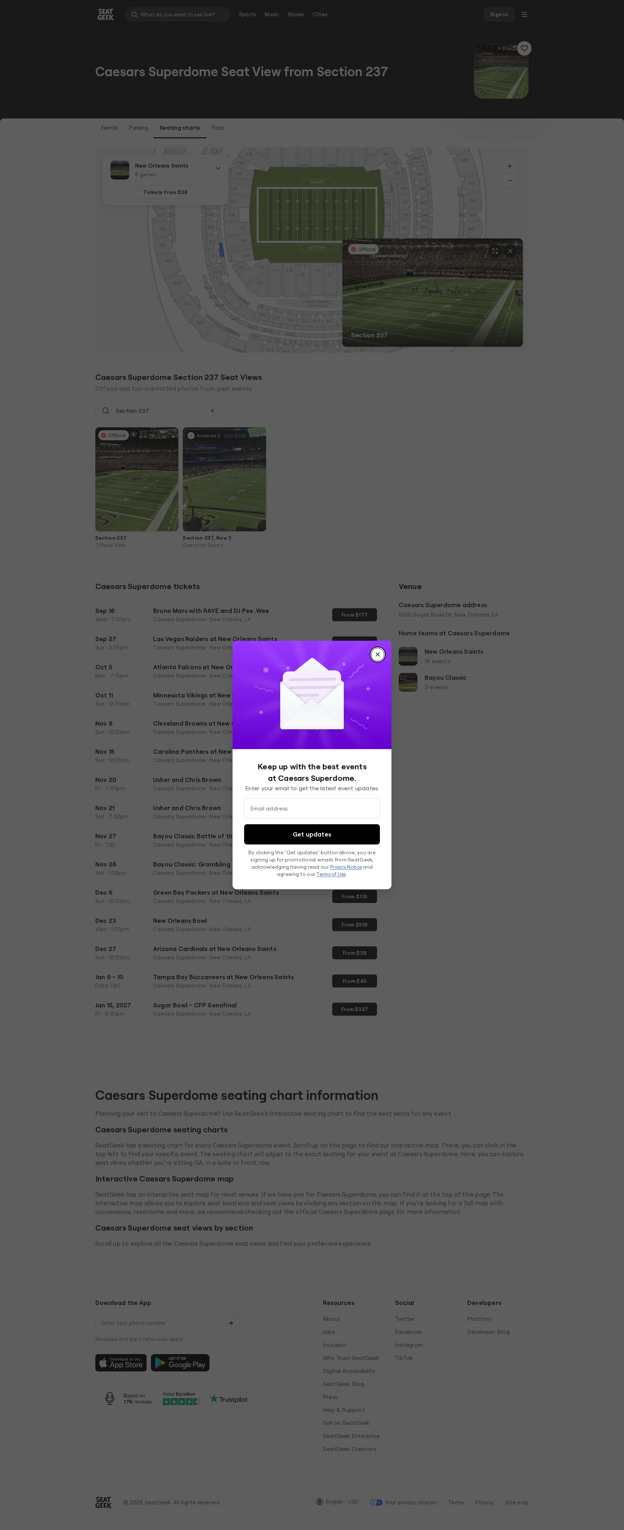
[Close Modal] (377, 654)
